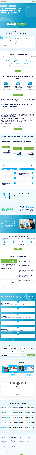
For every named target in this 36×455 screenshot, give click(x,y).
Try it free (33, 1)
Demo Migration (10, 267)
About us (28, 440)
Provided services (29, 441)
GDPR (1, 445)
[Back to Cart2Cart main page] (4, 1)
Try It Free (21, 23)
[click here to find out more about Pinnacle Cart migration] (12, 6)
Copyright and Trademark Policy (5, 446)
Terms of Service (3, 440)
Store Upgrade (13, 441)
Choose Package (16, 148)
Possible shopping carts (14, 445)
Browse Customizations (28, 148)
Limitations (27, 15)
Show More (17, 128)
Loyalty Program (21, 441)
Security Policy (3, 239)
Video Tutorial (28, 10)
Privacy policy (2, 442)
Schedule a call (27, 25)
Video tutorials (13, 442)
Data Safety (28, 13)
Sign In (30, 1)
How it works (28, 7)
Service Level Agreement (4, 441)
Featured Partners (21, 440)
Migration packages (13, 440)
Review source (18, 394)
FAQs (27, 12)
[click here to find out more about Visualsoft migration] (3, 6)
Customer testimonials (30, 442)
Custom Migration (19, 25)
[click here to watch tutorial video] (27, 224)
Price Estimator (11, 23)
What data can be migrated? (30, 5)
